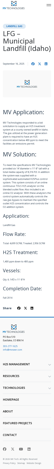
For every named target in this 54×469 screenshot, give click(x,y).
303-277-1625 (10, 346)
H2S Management (16, 364)
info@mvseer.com (12, 349)
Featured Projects (17, 423)
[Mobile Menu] (49, 5)
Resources (11, 376)
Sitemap (21, 463)
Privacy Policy (9, 463)
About (8, 411)
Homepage (11, 399)
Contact (10, 435)
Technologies (14, 388)
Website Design (34, 463)
